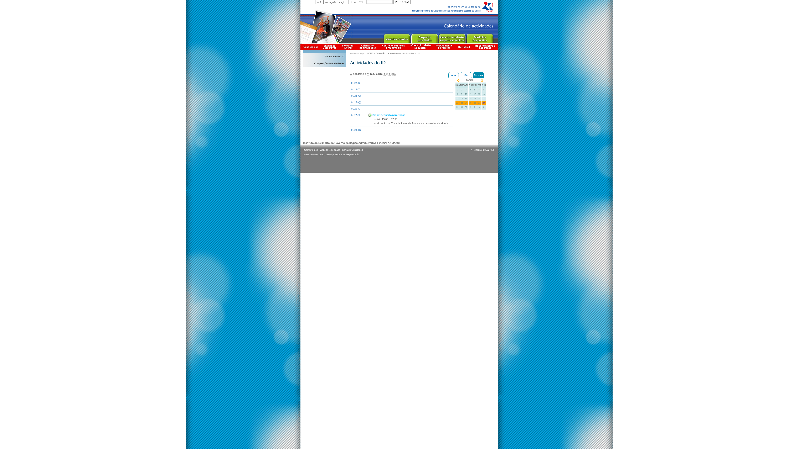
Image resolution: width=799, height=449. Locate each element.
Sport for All (424, 37)
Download (464, 46)
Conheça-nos (310, 46)
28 (484, 103)
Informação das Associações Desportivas (330, 46)
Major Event (397, 37)
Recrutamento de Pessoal (444, 46)
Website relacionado (330, 150)
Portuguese (330, 2)
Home (353, 2)
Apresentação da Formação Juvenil (347, 46)
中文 (319, 2)
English (343, 2)
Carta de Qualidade (352, 150)
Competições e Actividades (329, 63)
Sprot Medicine (480, 37)
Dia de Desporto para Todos (388, 115)
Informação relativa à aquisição (420, 46)
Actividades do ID (334, 56)
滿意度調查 (485, 46)
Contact (360, 2)
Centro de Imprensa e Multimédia (393, 46)
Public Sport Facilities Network (452, 37)
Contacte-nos (311, 150)
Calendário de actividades (367, 46)
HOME (370, 53)
